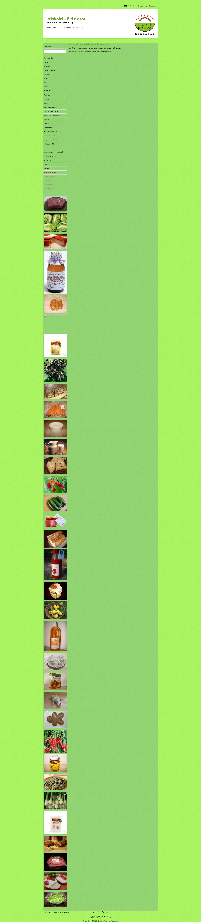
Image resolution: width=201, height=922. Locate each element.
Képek (46, 82)
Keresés (47, 47)
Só (44, 148)
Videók (46, 86)
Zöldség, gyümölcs (50, 172)
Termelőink (47, 66)
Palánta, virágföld (49, 144)
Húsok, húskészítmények (51, 111)
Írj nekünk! (47, 90)
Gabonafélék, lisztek (50, 107)
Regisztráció (153, 6)
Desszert (46, 99)
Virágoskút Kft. (48, 168)
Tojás (45, 164)
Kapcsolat (47, 74)
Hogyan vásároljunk (50, 70)
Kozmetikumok (48, 128)
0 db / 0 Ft (131, 6)
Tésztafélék (47, 160)
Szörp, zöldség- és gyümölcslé (53, 152)
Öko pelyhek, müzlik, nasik (52, 140)
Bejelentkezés (142, 6)
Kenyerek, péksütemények (52, 115)
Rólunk (46, 62)
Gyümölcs (48, 180)
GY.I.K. (46, 78)
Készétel (46, 119)
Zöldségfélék (49, 185)
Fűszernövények (50, 176)
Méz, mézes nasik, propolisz (52, 132)
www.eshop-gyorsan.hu (61, 912)
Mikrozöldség (49, 189)
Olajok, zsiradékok (49, 136)
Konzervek (47, 124)
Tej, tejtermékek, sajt (50, 156)
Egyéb (46, 103)
